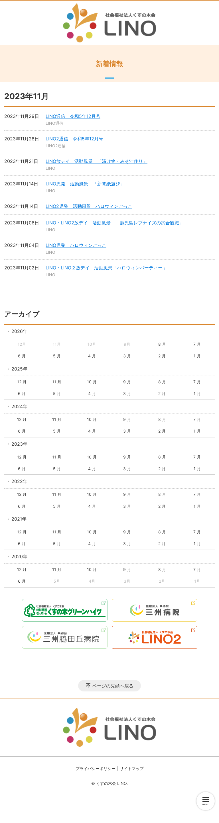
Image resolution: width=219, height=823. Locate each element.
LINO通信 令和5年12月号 (73, 116)
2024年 (19, 406)
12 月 (22, 381)
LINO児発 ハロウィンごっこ (76, 245)
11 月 (56, 381)
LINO (50, 168)
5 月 (57, 355)
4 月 (92, 355)
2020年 (19, 556)
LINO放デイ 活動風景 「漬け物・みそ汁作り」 (96, 161)
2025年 (19, 369)
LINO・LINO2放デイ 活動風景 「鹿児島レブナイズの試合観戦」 (115, 223)
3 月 (127, 355)
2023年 (19, 444)
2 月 (162, 355)
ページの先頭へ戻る (112, 686)
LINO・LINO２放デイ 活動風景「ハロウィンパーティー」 (106, 268)
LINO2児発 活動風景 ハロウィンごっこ (89, 206)
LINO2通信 (56, 145)
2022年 (19, 481)
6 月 (22, 355)
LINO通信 (54, 123)
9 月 (127, 381)
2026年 (19, 331)
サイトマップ (132, 768)
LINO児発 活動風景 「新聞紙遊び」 (85, 184)
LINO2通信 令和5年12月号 (74, 139)
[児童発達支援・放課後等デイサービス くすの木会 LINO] (109, 22)
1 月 (197, 355)
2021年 (19, 519)
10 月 (92, 381)
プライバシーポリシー (95, 768)
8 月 (162, 344)
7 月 (197, 344)
